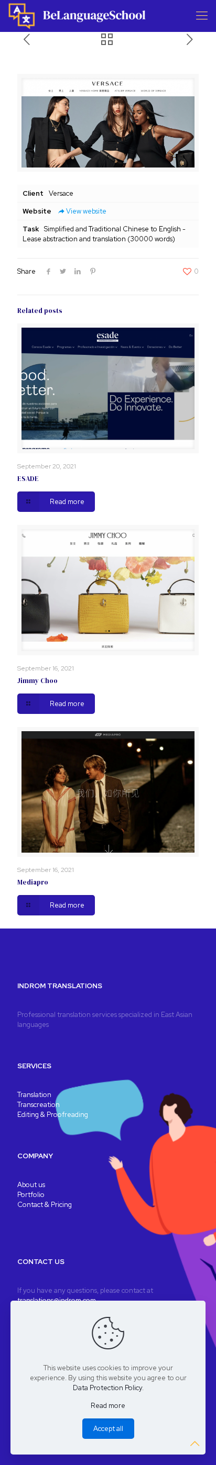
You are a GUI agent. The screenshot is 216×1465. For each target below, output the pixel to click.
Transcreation (38, 1104)
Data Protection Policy (107, 1387)
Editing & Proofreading (52, 1114)
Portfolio (31, 1194)
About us (31, 1184)
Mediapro (32, 882)
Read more (108, 1405)
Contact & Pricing (44, 1204)
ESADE (28, 478)
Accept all (108, 1428)
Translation (34, 1094)
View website (86, 211)
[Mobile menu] (202, 16)
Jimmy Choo (37, 680)
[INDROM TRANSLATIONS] (78, 16)
